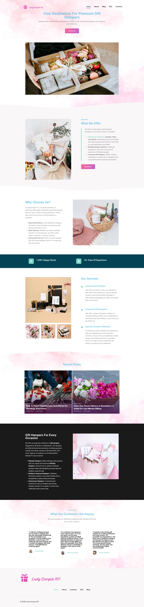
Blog (104, 6)
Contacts (119, 6)
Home (88, 6)
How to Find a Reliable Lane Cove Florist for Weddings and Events (47, 407)
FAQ (110, 6)
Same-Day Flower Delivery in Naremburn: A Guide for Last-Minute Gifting (94, 407)
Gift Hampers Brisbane (96, 137)
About (96, 6)
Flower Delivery (30, 403)
